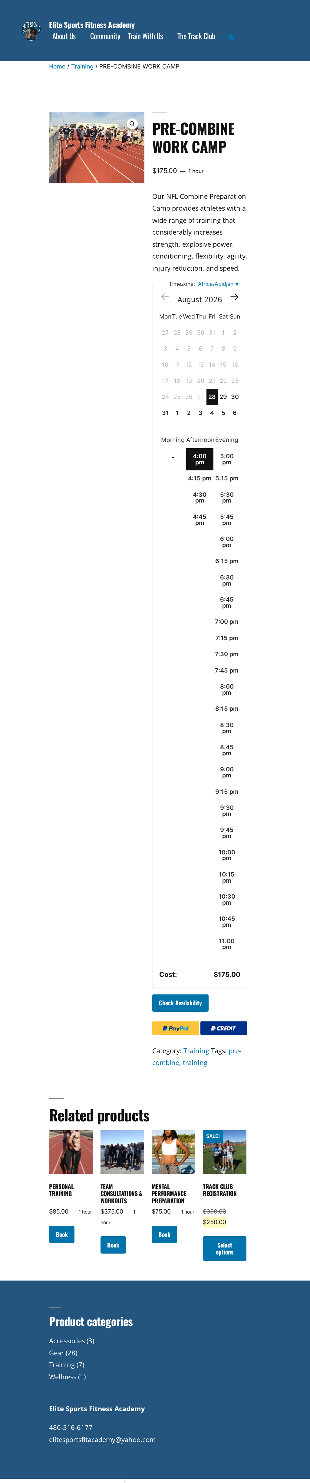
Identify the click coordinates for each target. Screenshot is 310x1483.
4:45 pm (199, 519)
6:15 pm (227, 561)
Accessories (67, 1340)
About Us (64, 35)
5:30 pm (227, 497)
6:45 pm (227, 602)
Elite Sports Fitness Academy (91, 24)
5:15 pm (227, 478)
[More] (231, 37)
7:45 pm (227, 670)
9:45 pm (227, 833)
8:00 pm (227, 689)
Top (295, 1468)
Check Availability (180, 1002)
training (195, 1062)
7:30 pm (227, 654)
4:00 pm (199, 459)
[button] (132, 124)
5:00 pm (227, 459)
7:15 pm (227, 638)
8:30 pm (227, 728)
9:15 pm (227, 791)
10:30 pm (227, 899)
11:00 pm (227, 944)
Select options (224, 1248)
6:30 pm (227, 580)
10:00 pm (227, 855)
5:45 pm (227, 519)
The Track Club (196, 35)
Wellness (62, 1376)
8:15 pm (227, 708)
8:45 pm (227, 750)
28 (212, 396)
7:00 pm (227, 621)
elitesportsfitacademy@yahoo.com (102, 1439)
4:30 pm (199, 497)
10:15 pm (227, 877)
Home (57, 66)
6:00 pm (227, 542)
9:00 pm (227, 772)
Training (82, 66)
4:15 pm (199, 478)
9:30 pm (227, 810)
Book (62, 1234)
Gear (56, 1352)
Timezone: (201, 284)
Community (105, 35)
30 (235, 396)
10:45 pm (227, 921)
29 (223, 396)
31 (165, 412)
